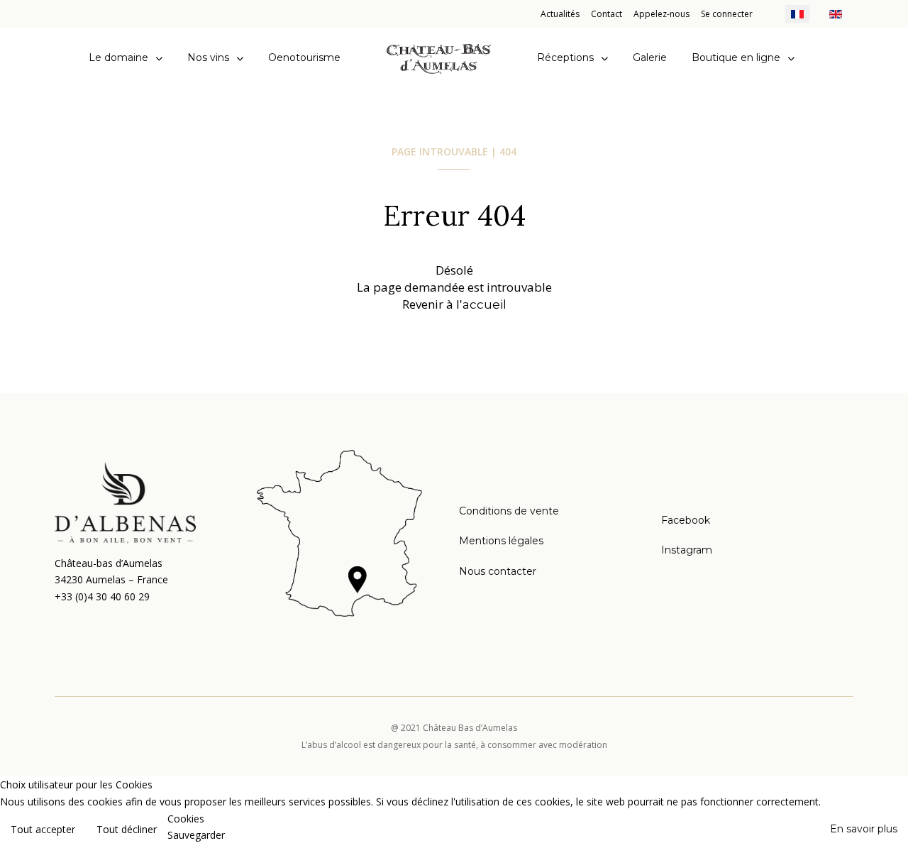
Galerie (650, 57)
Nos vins (208, 57)
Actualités (560, 14)
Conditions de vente (509, 511)
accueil (484, 304)
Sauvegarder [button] (196, 835)
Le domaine (118, 57)
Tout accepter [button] (43, 829)
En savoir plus (863, 828)
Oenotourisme (304, 57)
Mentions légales (501, 540)
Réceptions (565, 57)
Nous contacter (497, 571)
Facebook (685, 520)
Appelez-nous (661, 14)
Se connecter (727, 14)
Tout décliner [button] (126, 829)
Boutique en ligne (736, 57)
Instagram (686, 550)
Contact (606, 14)
